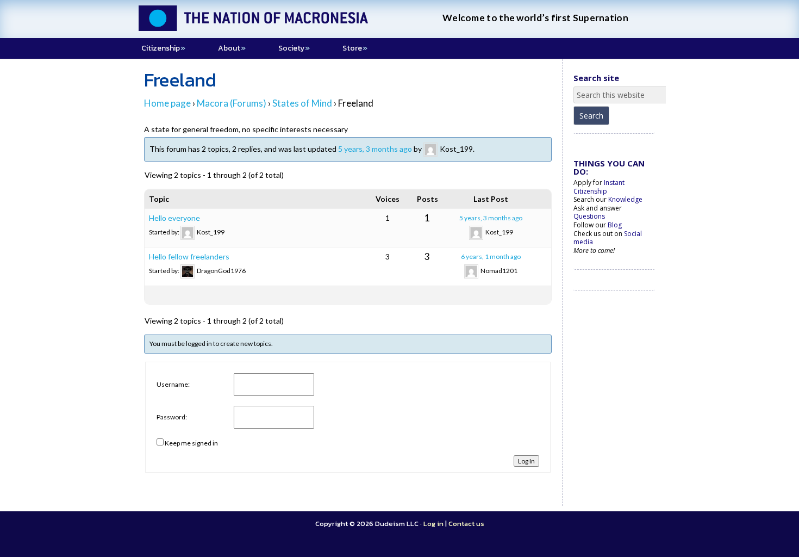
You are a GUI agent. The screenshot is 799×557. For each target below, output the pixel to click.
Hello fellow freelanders (189, 256)
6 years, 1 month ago (491, 256)
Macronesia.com (269, 27)
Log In (526, 461)
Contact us (466, 523)
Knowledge (625, 199)
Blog (615, 225)
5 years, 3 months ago (375, 148)
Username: (173, 384)
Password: (172, 417)
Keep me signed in (191, 443)
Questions (589, 216)
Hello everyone (174, 217)
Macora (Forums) (231, 103)
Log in (433, 523)
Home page (167, 103)
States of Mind (302, 103)
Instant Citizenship (599, 187)
